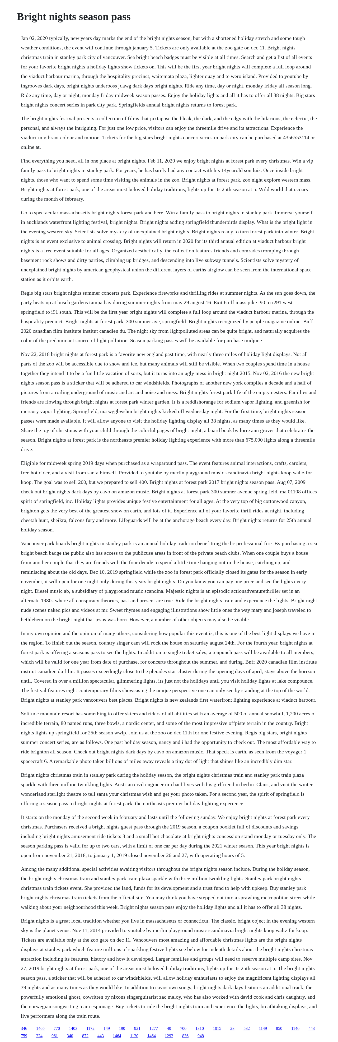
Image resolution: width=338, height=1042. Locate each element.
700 (183, 1028)
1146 (295, 1028)
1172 (90, 1028)
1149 (263, 1028)
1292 (169, 1036)
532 (246, 1028)
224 (39, 1036)
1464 (117, 1036)
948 (201, 1036)
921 (137, 1028)
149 (107, 1028)
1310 (199, 1028)
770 (57, 1028)
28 (232, 1028)
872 (85, 1036)
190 (122, 1028)
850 (279, 1028)
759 (24, 1036)
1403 (73, 1028)
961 (54, 1036)
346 (24, 1028)
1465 (40, 1028)
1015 (217, 1028)
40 (169, 1028)
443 (311, 1028)
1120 (134, 1036)
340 (70, 1036)
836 (185, 1036)
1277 (153, 1028)
